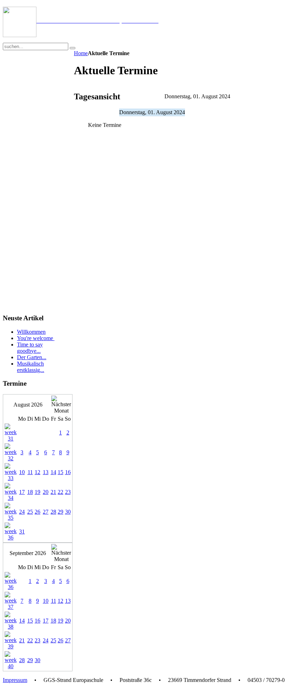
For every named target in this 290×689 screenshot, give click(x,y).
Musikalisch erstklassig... (30, 367)
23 (68, 492)
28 (53, 512)
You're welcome (35, 338)
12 (37, 472)
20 (45, 492)
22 (60, 492)
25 (30, 512)
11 (30, 472)
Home (81, 53)
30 (68, 512)
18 (30, 492)
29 (60, 512)
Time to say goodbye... (30, 347)
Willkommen (31, 332)
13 (45, 472)
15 (60, 472)
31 (22, 532)
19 (37, 492)
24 (22, 512)
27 (45, 512)
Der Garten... (31, 357)
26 (37, 512)
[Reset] (72, 48)
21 (53, 492)
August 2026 (27, 405)
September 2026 (28, 553)
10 (22, 472)
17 (22, 492)
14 (53, 472)
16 (68, 472)
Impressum (15, 680)
